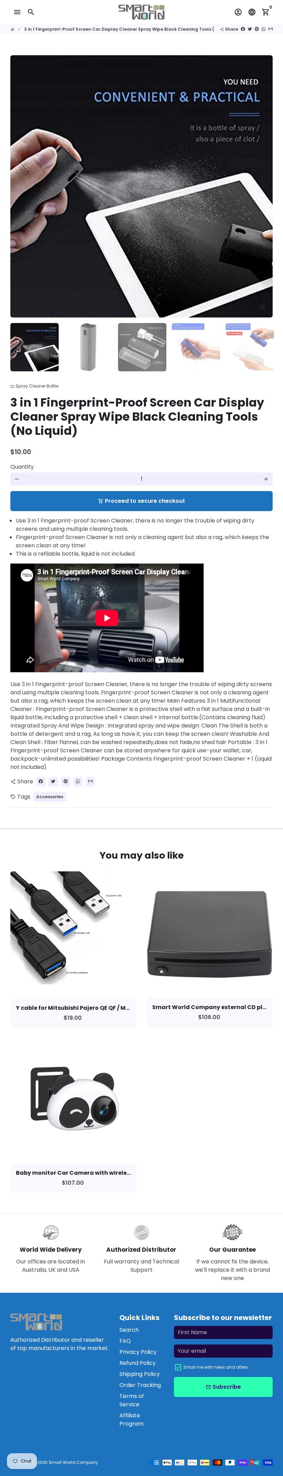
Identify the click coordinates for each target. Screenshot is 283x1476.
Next (263, 186)
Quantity (22, 467)
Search (129, 1330)
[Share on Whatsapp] (264, 29)
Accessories (49, 797)
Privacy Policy (138, 1352)
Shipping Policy (139, 1374)
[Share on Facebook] (243, 29)
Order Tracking (140, 1385)
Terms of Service (131, 1400)
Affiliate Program (131, 1419)
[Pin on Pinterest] (257, 29)
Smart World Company (73, 1462)
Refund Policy (137, 1363)
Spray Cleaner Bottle (34, 386)
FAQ (125, 1341)
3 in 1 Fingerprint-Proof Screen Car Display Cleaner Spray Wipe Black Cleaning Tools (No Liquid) (130, 29)
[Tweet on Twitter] (250, 29)
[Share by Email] (271, 29)
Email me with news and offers (216, 1367)
